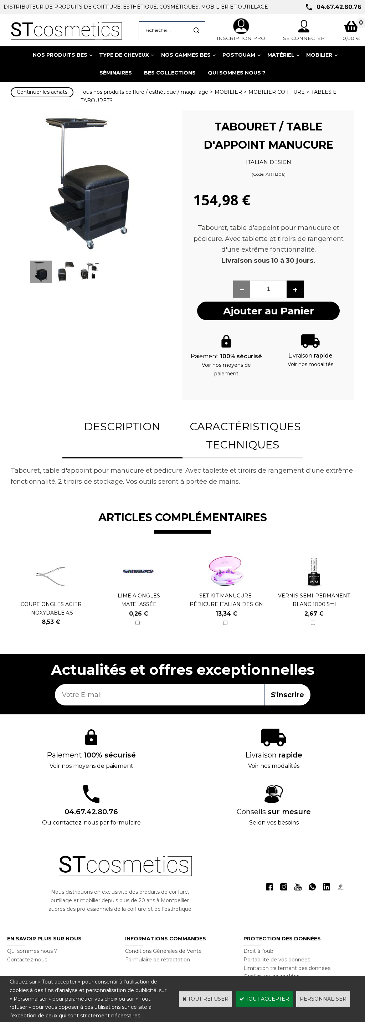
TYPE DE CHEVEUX (124, 55)
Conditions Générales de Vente (163, 951)
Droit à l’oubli (259, 951)
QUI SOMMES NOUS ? (237, 73)
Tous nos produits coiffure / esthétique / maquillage (144, 92)
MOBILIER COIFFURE (276, 92)
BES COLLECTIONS (170, 73)
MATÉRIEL (280, 55)
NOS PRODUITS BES (60, 55)
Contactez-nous (27, 959)
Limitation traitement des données (286, 968)
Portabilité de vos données (276, 959)
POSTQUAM (238, 55)
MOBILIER (319, 55)
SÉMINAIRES (115, 73)
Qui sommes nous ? (32, 951)
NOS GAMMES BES (186, 55)
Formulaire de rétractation (157, 959)
